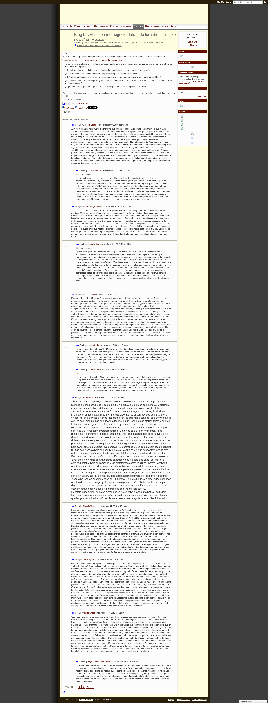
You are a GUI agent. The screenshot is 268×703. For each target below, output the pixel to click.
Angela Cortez (94, 344)
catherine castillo (95, 369)
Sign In (228, 2)
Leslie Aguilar (89, 559)
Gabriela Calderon (91, 124)
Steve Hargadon (86, 699)
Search (265, 2)
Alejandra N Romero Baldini (99, 661)
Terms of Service (199, 699)
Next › (89, 686)
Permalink (73, 125)
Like (68, 103)
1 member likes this (80, 103)
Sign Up (220, 2)
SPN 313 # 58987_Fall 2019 (150, 42)
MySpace (69, 107)
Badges (171, 699)
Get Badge (201, 96)
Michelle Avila (89, 294)
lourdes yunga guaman (93, 206)
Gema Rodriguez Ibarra (94, 42)
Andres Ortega (89, 612)
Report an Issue (183, 699)
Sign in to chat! (246, 701)
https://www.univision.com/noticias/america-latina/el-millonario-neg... (93, 60)
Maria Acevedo (89, 397)
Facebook (82, 107)
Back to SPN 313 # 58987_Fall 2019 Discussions (99, 45)
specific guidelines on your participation (192, 82)
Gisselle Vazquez (95, 170)
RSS (64, 692)
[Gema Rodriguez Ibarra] (67, 41)
